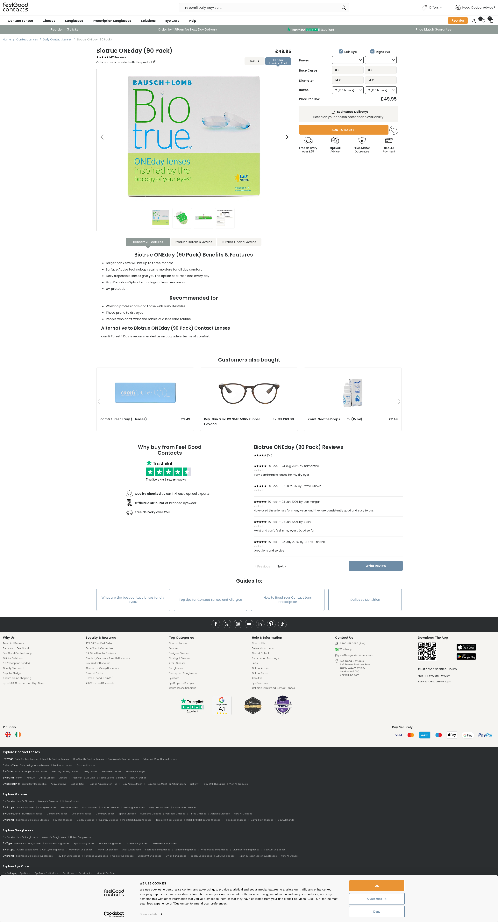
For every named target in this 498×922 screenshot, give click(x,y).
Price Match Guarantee (434, 29)
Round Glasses (69, 807)
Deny (376, 911)
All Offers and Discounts (100, 683)
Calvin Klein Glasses (262, 819)
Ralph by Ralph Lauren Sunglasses (258, 855)
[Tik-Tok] (282, 624)
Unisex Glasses (71, 801)
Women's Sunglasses (54, 837)
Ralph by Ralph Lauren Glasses (203, 819)
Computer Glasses (57, 813)
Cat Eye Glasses (47, 807)
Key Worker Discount (98, 663)
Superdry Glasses (108, 819)
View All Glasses (243, 813)
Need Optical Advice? (478, 7)
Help (192, 20)
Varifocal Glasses (175, 813)
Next (280, 566)
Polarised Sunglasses (57, 843)
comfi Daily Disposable (34, 783)
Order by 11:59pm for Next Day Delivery (187, 29)
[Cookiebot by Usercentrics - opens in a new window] (114, 914)
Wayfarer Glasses (159, 807)
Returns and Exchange (265, 658)
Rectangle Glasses (134, 807)
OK (377, 885)
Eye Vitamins (86, 873)
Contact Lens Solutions (182, 688)
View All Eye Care (106, 873)
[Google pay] (466, 656)
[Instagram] (238, 624)
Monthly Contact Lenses (55, 759)
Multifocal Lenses (63, 765)
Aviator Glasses (25, 807)
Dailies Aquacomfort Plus (103, 783)
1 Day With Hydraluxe (214, 783)
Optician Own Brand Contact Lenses (273, 688)
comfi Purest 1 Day (115, 336)
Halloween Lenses (112, 771)
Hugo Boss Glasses (235, 819)
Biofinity (63, 777)
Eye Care (172, 20)
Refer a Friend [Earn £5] (99, 678)
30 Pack (255, 61)
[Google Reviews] (221, 714)
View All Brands (138, 777)
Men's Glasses (26, 801)
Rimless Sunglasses (110, 843)
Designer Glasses (179, 653)
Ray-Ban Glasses (62, 819)
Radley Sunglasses (201, 855)
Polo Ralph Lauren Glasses (137, 819)
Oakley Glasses (85, 819)
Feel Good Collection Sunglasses (34, 855)
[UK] (8, 734)
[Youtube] (249, 624)
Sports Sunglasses (84, 843)
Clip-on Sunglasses (137, 843)
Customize (374, 898)
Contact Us (258, 643)
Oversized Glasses (150, 813)
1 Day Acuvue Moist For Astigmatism (166, 783)
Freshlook (77, 777)
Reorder (458, 20)
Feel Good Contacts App (17, 653)
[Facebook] (215, 624)
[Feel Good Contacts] (15, 7)
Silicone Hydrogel (135, 771)
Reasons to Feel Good (16, 648)
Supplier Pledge (12, 673)
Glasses (49, 20)
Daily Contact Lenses (26, 759)
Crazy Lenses (90, 771)
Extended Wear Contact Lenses (160, 759)
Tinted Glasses (197, 813)
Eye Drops (25, 873)
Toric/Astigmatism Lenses (34, 765)
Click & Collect (260, 653)
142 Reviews (117, 57)
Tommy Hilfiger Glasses (169, 819)
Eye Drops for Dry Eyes (181, 683)
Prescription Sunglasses (112, 20)
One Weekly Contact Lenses (88, 759)
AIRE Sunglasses (225, 855)
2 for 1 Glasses (177, 663)
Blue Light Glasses (179, 658)
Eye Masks (68, 873)
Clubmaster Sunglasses (245, 849)
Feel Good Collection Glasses (32, 819)
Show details (148, 914)
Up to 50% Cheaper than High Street (24, 683)
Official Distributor (13, 658)
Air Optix (90, 777)
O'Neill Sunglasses (176, 855)
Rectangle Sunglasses (157, 849)
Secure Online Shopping (17, 678)
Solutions (148, 20)
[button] (286, 137)
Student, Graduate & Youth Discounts (108, 658)
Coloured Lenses (86, 765)
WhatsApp (345, 649)
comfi (19, 777)
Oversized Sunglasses (164, 843)
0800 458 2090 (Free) (352, 643)
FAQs (255, 663)
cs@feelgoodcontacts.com (356, 655)
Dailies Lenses (47, 777)
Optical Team (260, 673)
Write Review (376, 566)
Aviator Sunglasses (27, 849)
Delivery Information (263, 648)
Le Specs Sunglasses (96, 855)
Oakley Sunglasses (123, 855)
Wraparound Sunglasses (214, 849)
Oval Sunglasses (131, 849)
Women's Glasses (48, 801)
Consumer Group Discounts (102, 668)
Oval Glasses (89, 807)
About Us (257, 678)
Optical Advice (260, 668)
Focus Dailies (106, 777)
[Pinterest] (271, 624)
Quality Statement (13, 668)
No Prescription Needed (16, 663)
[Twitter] (227, 624)
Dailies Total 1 (78, 783)
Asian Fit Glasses (220, 813)
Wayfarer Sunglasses (81, 849)
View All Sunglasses (275, 849)
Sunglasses (74, 20)
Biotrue (122, 777)
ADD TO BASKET (343, 130)
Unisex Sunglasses (80, 837)
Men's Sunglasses (28, 837)
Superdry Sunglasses (149, 855)
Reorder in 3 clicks (64, 29)
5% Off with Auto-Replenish (101, 653)
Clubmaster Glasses (184, 807)
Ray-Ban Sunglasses (68, 855)
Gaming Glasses (105, 813)
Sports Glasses (127, 813)
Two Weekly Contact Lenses (123, 759)
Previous (263, 566)
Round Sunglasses (107, 849)
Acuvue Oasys (59, 783)
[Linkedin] (260, 624)
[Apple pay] (466, 647)
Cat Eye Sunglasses (53, 849)
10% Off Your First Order (99, 643)
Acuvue (31, 777)
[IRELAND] (18, 734)
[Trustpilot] (192, 711)
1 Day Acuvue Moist (132, 783)
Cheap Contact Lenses (34, 771)
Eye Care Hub (259, 683)
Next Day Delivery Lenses (65, 771)
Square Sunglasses (185, 849)
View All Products (238, 783)
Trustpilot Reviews (13, 643)
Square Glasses (110, 807)
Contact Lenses (20, 20)
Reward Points (94, 673)
